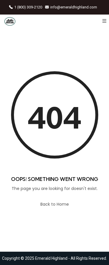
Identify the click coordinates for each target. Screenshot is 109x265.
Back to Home (54, 204)
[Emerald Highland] (9, 21)
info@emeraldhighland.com (73, 7)
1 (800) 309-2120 (28, 7)
